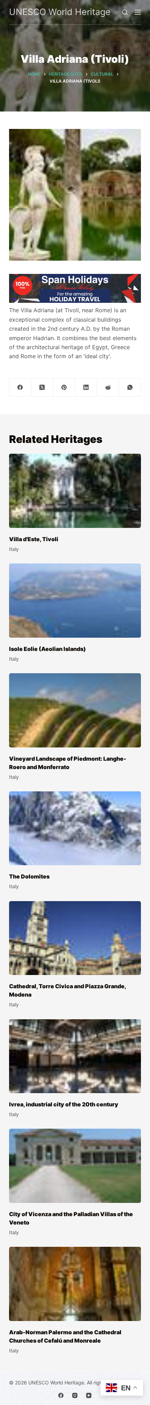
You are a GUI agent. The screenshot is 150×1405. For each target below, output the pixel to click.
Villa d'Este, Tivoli (33, 539)
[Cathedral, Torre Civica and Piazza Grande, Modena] (75, 938)
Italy (14, 549)
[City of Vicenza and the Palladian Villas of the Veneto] (75, 1166)
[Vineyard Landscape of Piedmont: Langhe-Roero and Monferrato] (75, 710)
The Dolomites (29, 876)
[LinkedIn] (86, 388)
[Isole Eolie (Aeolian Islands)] (75, 600)
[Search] (125, 12)
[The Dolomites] (75, 828)
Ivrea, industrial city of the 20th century (63, 1104)
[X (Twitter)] (42, 388)
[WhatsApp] (130, 388)
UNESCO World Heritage (60, 12)
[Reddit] (108, 388)
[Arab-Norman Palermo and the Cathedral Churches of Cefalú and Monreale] (75, 1284)
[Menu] (138, 12)
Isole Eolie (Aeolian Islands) (47, 648)
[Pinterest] (64, 388)
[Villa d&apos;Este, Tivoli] (75, 491)
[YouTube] (88, 1395)
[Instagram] (74, 1395)
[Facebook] (20, 388)
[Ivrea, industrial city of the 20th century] (75, 1056)
